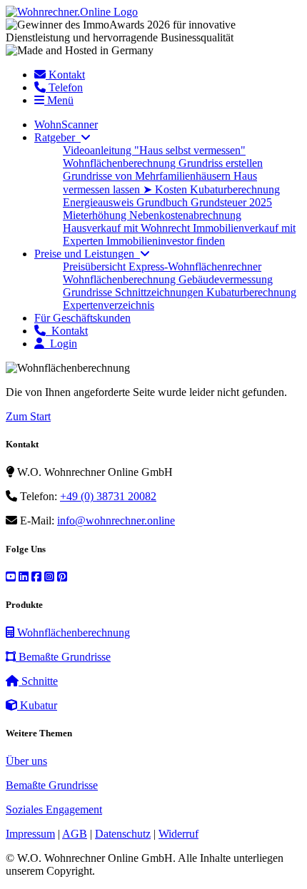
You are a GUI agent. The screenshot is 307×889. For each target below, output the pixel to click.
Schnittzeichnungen (160, 292)
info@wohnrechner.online (116, 520)
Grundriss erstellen (220, 163)
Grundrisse (89, 292)
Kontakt (67, 331)
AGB (74, 834)
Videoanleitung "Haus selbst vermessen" (154, 150)
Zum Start (28, 416)
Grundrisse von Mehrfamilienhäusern (148, 176)
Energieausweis (99, 202)
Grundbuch (163, 202)
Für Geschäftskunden (82, 318)
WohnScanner (66, 124)
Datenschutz (123, 834)
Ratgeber (57, 137)
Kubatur (37, 705)
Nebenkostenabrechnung (185, 215)
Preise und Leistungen (87, 254)
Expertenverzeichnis (108, 305)
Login (60, 343)
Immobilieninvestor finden (165, 241)
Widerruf (178, 834)
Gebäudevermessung (225, 279)
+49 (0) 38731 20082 (108, 496)
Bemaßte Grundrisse (63, 657)
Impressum (30, 834)
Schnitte (38, 681)
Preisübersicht (96, 266)
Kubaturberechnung (235, 189)
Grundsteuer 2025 (231, 202)
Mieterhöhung (96, 215)
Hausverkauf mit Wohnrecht (128, 228)
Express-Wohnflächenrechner (195, 266)
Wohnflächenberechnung (120, 163)
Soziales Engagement (54, 809)
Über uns (26, 761)
